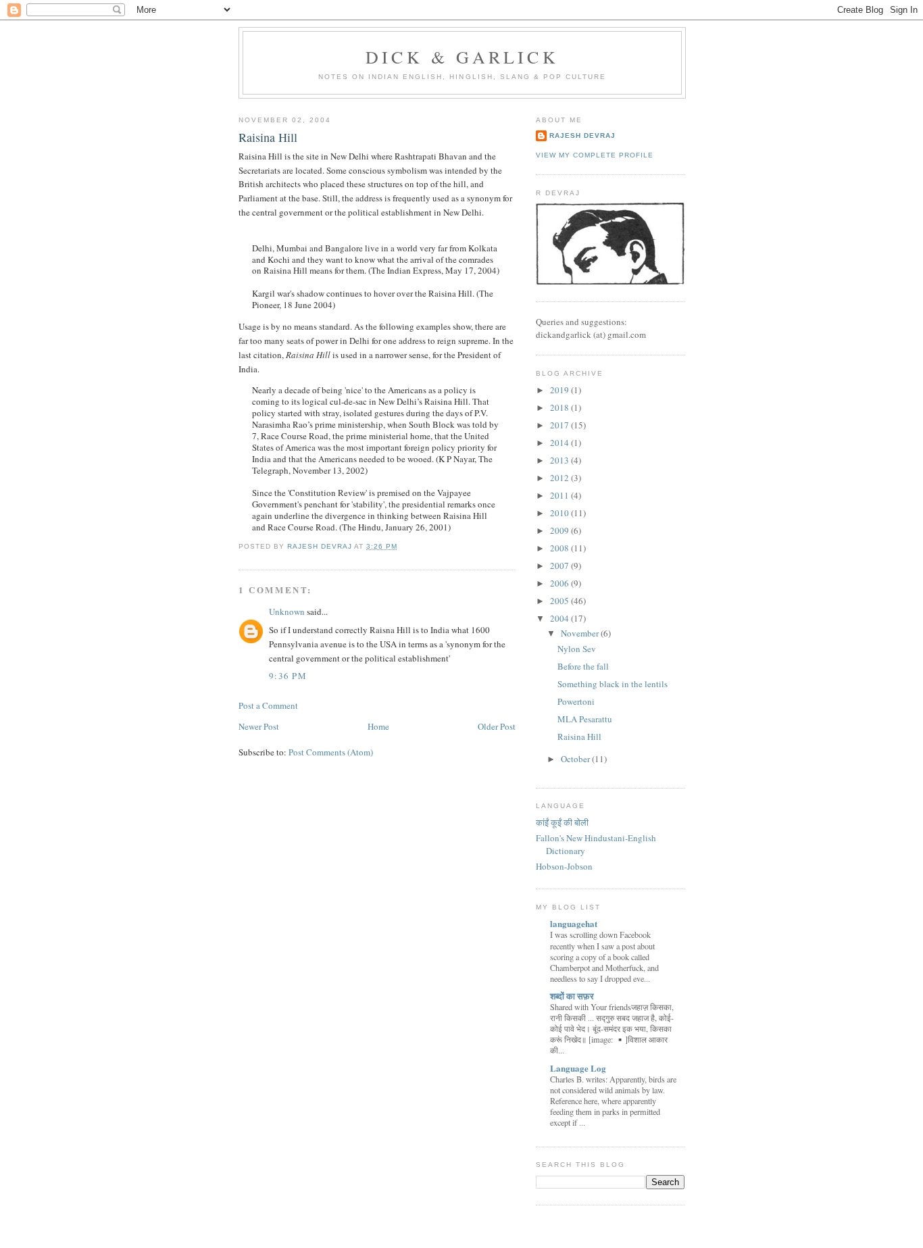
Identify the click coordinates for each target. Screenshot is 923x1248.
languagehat (573, 923)
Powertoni (576, 701)
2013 (560, 460)
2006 (560, 583)
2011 (560, 495)
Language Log (578, 1068)
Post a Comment (268, 705)
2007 (560, 565)
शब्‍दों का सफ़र (572, 995)
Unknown (287, 611)
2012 (560, 478)
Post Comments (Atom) (331, 752)
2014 (560, 442)
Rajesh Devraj (582, 135)
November (581, 633)
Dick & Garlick (462, 56)
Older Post (497, 726)
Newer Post (259, 726)
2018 (560, 407)
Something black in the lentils (612, 684)
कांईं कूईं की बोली (562, 822)
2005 (560, 601)
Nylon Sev (576, 649)
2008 (560, 548)
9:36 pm (288, 676)
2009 (560, 530)
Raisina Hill (579, 736)
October (576, 759)
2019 (560, 390)
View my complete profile (594, 155)
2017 (560, 425)
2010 (560, 513)
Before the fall (583, 666)
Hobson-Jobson (564, 866)
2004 (560, 618)
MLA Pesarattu (584, 719)
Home (378, 726)
